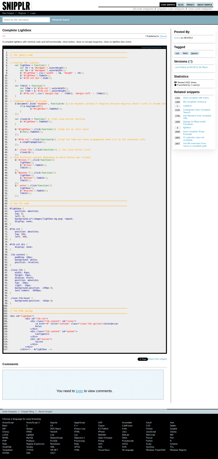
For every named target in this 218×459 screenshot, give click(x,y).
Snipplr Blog (27, 411)
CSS (148, 425)
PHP (4, 441)
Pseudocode (128, 441)
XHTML (5, 453)
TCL (172, 447)
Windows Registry (178, 450)
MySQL (29, 438)
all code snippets (143, 9)
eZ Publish (103, 428)
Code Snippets (9, 411)
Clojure (101, 425)
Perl (172, 438)
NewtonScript (56, 438)
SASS (125, 444)
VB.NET (54, 450)
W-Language (128, 450)
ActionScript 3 (32, 422)
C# (51, 425)
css (177, 53)
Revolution (55, 444)
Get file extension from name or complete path (195, 144)
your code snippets (200, 9)
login (79, 391)
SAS (100, 444)
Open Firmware (105, 438)
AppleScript (79, 422)
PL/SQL (54, 441)
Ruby (76, 444)
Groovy (5, 432)
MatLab (125, 435)
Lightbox (187, 105)
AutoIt (149, 422)
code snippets (168, 4)
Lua (76, 435)
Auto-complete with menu (196, 97)
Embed (153, 47)
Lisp (52, 435)
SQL (100, 447)
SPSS (77, 447)
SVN (124, 447)
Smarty (29, 447)
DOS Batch (55, 428)
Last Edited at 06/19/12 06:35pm (191, 67)
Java (124, 432)
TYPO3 (29, 450)
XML (28, 453)
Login (33, 13)
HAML (29, 432)
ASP (100, 422)
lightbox (187, 127)
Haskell (53, 432)
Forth (124, 428)
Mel (171, 435)
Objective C (79, 438)
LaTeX (5, 435)
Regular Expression (35, 444)
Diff (4, 428)
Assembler (127, 422)
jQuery (163, 36)
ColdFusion (127, 425)
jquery (194, 53)
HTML (77, 432)
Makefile (102, 435)
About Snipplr (45, 411)
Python (149, 441)
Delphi (173, 425)
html (185, 53)
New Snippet (8, 13)
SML (52, 447)
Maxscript (150, 435)
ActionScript (8, 422)
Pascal (149, 438)
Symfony (150, 447)
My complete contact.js (194, 101)
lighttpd (30, 435)
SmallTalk (6, 447)
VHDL (77, 450)
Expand (145, 47)
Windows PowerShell (155, 450)
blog (181, 4)
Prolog (101, 441)
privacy (190, 4)
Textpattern (7, 450)
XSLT (52, 453)
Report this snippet (157, 359)
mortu (177, 37)
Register (22, 13)
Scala (148, 444)
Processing (79, 441)
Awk (172, 422)
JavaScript (151, 432)
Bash (4, 425)
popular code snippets (171, 9)
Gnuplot (173, 428)
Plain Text (162, 47)
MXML (5, 438)
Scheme (174, 444)
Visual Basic (104, 450)
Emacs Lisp (79, 428)
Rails (4, 444)
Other (124, 438)
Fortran (149, 428)
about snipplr (204, 4)
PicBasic (30, 441)
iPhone (101, 432)
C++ (76, 425)
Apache (53, 422)
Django (29, 428)
